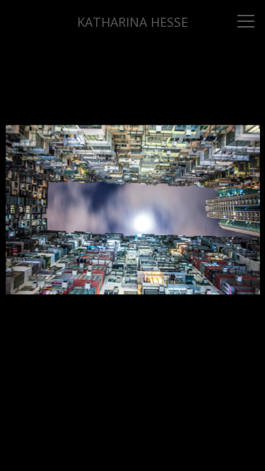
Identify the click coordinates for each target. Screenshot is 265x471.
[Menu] (246, 21)
